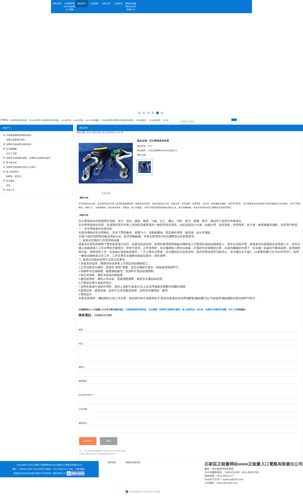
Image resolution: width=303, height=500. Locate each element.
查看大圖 (106, 193)
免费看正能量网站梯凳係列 (18, 144)
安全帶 (120, 132)
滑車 (8, 185)
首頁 (88, 132)
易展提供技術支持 (22, 473)
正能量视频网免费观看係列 (18, 135)
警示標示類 (11, 162)
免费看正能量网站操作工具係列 (21, 167)
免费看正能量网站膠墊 (169, 309)
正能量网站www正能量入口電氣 (69, 6)
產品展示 (82, 3)
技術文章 (106, 3)
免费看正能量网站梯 (214, 309)
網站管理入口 (59, 473)
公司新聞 (94, 3)
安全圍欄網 (11, 149)
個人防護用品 (12, 171)
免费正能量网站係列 (15, 140)
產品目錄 (96, 132)
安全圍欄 (153, 309)
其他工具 (10, 190)
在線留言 (118, 3)
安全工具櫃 (11, 153)
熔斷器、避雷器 (13, 176)
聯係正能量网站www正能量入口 (130, 6)
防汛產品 (10, 181)
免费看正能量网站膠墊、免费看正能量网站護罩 (28, 158)
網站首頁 (57, 3)
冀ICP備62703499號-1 (41, 473)
